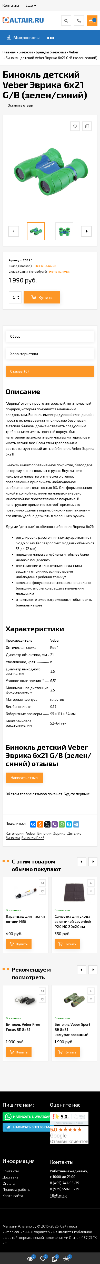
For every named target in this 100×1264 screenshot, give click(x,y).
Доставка (10, 1177)
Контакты (11, 1171)
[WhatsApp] (62, 824)
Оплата (9, 1183)
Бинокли (44, 833)
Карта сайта (13, 1195)
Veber (55, 640)
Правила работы (17, 1189)
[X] (47, 824)
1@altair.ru (58, 1195)
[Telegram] (76, 824)
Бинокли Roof (33, 837)
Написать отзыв (24, 777)
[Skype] (69, 824)
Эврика (59, 833)
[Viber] (55, 824)
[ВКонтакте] (33, 824)
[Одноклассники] (40, 824)
